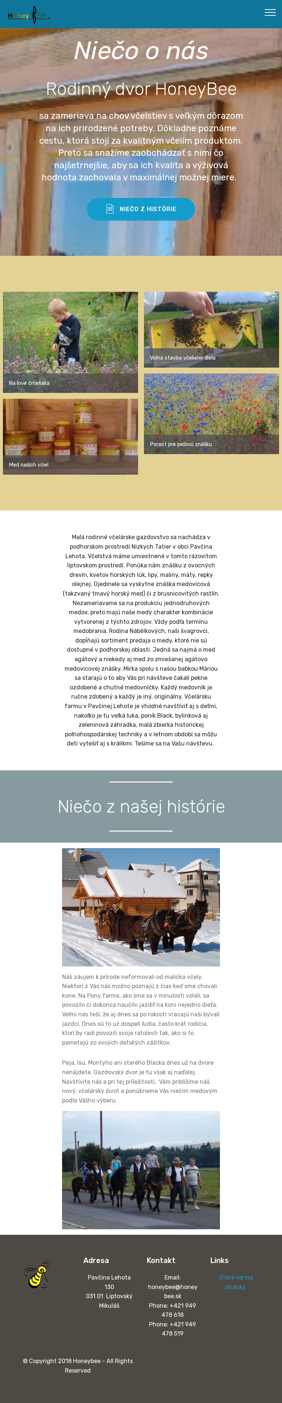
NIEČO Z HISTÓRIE (148, 209)
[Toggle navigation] (270, 12)
